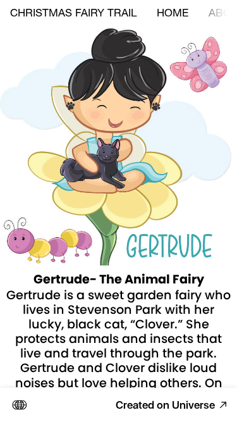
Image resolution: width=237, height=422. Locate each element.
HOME (172, 14)
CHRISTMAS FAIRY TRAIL (73, 14)
